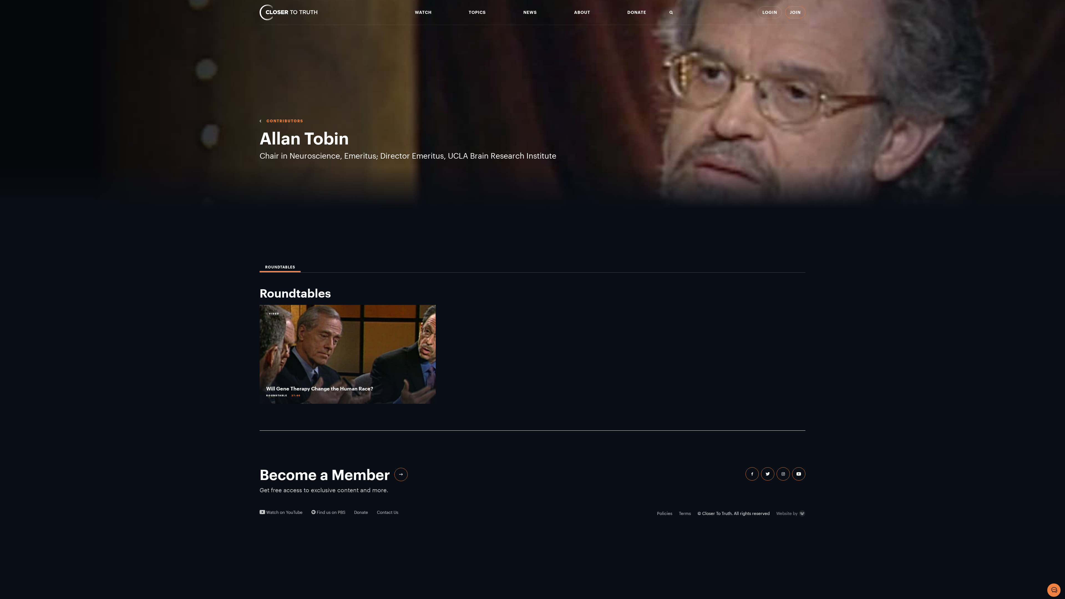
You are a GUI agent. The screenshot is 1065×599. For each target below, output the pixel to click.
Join (795, 12)
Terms (685, 513)
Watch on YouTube (284, 512)
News (530, 12)
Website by (787, 513)
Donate (636, 12)
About (582, 12)
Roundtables (280, 267)
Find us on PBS (330, 512)
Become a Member (325, 474)
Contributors (285, 121)
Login (769, 12)
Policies (664, 513)
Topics (477, 12)
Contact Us (387, 512)
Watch (423, 12)
